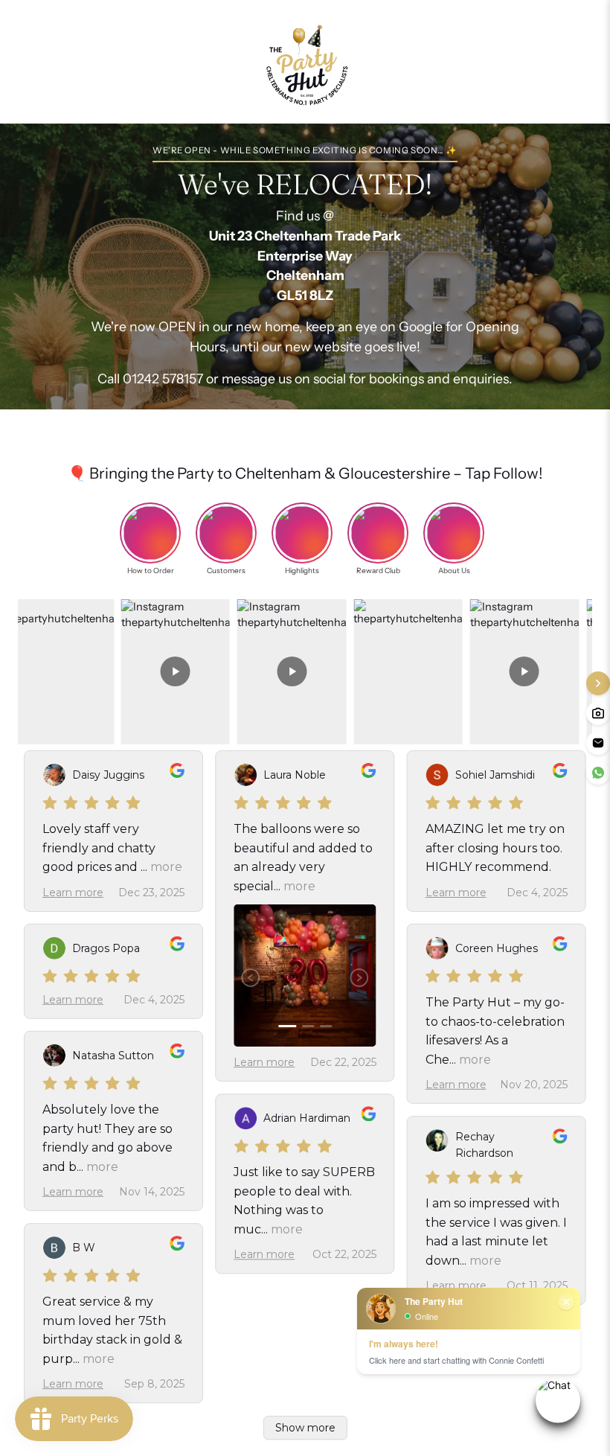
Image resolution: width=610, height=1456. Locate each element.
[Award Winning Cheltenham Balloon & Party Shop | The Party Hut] (305, 62)
